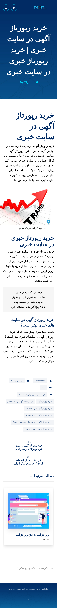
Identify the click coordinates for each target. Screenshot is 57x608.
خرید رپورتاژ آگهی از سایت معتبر (20, 401)
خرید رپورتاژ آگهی (45, 401)
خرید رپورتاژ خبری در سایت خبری (38, 429)
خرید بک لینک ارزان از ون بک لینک (32, 394)
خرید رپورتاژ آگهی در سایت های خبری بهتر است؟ (32, 422)
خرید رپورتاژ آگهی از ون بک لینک (39, 408)
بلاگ (43, 387)
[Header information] (14, 7)
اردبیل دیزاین (15, 589)
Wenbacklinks (40, 381)
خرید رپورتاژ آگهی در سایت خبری (39, 415)
